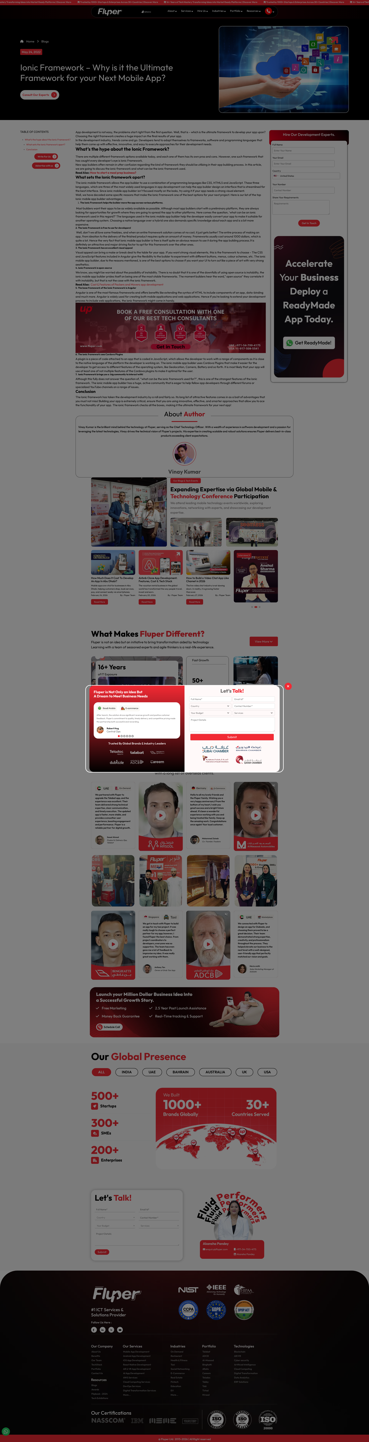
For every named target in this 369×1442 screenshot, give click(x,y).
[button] (118, 736)
